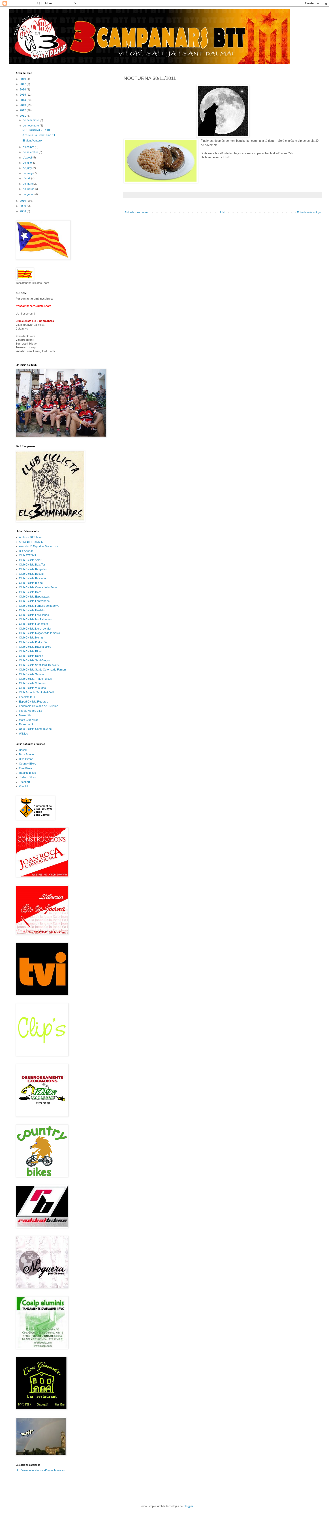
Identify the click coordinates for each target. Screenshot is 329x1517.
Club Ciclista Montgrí (31, 637)
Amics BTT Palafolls (31, 541)
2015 (23, 94)
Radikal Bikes (27, 772)
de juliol (28, 162)
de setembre (31, 152)
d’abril (27, 178)
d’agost (27, 157)
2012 (23, 110)
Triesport (24, 782)
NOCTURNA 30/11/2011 (37, 130)
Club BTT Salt (27, 555)
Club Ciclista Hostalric (32, 610)
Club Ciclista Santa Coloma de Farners (42, 669)
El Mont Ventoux (32, 140)
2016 (23, 89)
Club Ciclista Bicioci (31, 583)
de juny (27, 168)
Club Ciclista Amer (30, 560)
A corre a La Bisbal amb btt (38, 135)
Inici (222, 212)
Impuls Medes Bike (30, 710)
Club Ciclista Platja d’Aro (34, 642)
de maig (28, 173)
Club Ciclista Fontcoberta (34, 601)
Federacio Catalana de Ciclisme (38, 706)
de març (28, 183)
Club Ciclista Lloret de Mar (35, 628)
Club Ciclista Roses (31, 656)
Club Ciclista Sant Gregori (35, 660)
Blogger (188, 1506)
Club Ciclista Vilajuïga (32, 688)
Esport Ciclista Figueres (33, 701)
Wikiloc (23, 733)
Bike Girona (26, 759)
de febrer (28, 189)
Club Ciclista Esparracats (34, 596)
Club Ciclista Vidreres (32, 683)
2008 (23, 211)
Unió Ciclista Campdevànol (35, 729)
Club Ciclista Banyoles (33, 569)
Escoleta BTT (27, 697)
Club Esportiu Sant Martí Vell (36, 692)
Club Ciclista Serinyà (32, 674)
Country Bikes (27, 763)
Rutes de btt (26, 724)
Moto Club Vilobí (29, 720)
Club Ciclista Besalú (31, 573)
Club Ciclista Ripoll (30, 651)
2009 (23, 206)
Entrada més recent (136, 212)
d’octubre (29, 147)
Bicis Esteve (26, 754)
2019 (23, 79)
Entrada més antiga (309, 212)
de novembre (31, 125)
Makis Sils (25, 715)
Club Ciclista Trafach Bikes (35, 678)
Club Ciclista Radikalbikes (35, 646)
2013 (23, 105)
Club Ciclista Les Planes (34, 615)
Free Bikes (25, 768)
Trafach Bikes (27, 777)
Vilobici (23, 786)
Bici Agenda (26, 551)
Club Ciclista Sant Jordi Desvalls (39, 665)
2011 (23, 115)
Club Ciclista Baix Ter (32, 564)
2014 (23, 100)
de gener (28, 194)
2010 (23, 200)
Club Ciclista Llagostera (33, 624)
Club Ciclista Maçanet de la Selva (39, 633)
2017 (23, 84)
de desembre (31, 120)
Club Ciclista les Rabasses (35, 619)
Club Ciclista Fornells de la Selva (39, 605)
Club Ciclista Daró (30, 592)
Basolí (23, 750)
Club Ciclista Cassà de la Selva (38, 587)
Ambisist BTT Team (30, 537)
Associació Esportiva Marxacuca (38, 546)
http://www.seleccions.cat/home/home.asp (41, 1470)
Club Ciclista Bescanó (32, 578)
